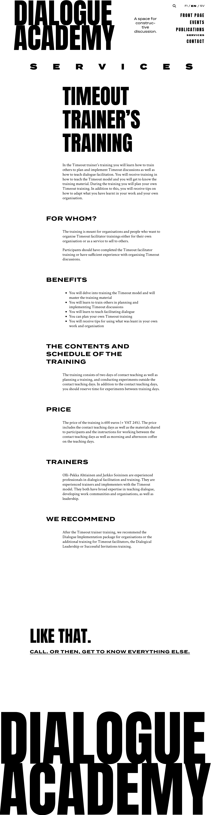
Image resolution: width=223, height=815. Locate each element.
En (194, 6)
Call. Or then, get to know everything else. (110, 652)
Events (197, 22)
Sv (202, 6)
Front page (192, 15)
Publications (190, 29)
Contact (196, 41)
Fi (186, 6)
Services (196, 35)
